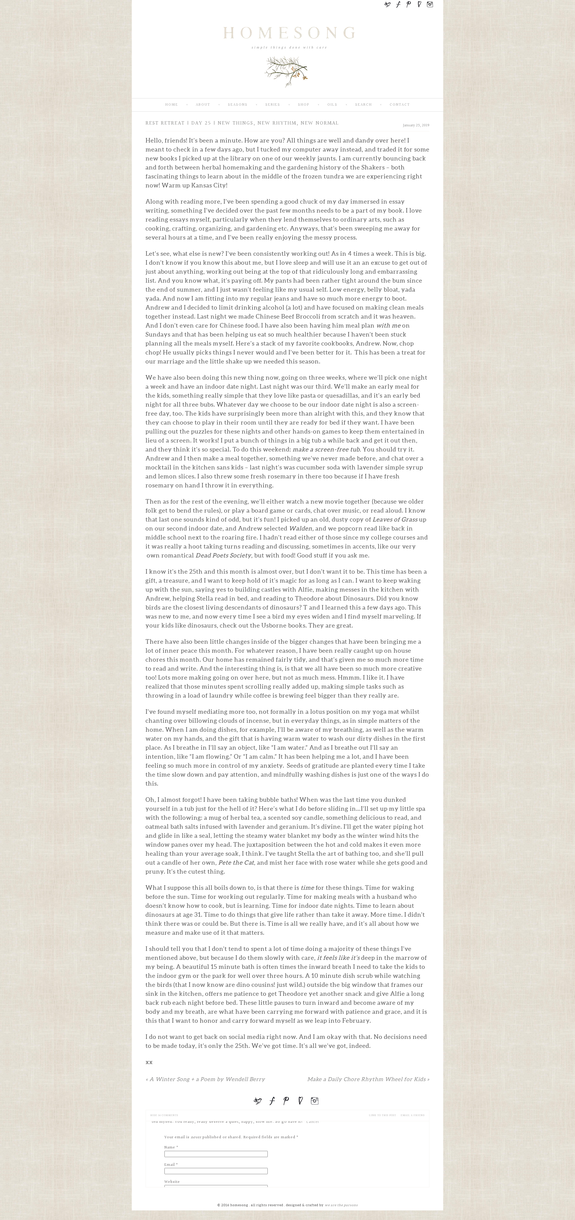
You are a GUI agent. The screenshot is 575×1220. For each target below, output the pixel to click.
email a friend (413, 1115)
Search (363, 105)
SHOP (304, 105)
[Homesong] (287, 93)
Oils (332, 105)
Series (272, 105)
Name (169, 1148)
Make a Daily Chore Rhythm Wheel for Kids (368, 1079)
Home (171, 105)
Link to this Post (382, 1115)
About (203, 105)
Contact (400, 105)
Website (172, 1182)
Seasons (238, 105)
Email (169, 1165)
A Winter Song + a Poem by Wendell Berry (205, 1079)
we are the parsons (341, 1205)
